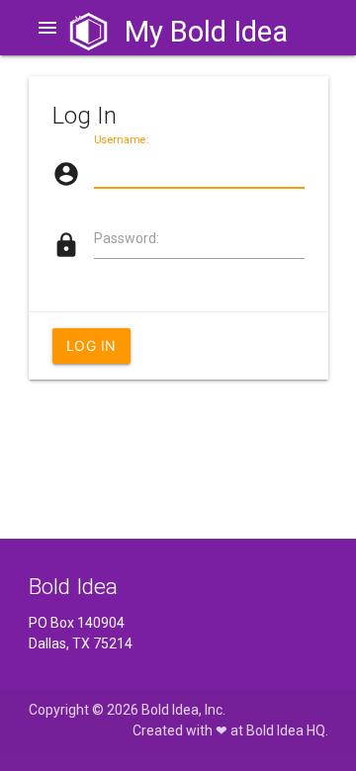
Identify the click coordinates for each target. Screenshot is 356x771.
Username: (121, 139)
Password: (126, 238)
